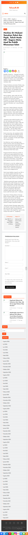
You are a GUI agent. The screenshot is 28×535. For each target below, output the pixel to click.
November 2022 (7, 467)
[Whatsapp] (10, 71)
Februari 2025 (6, 392)
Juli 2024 (5, 411)
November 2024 (7, 400)
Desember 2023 (6, 431)
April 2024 (5, 420)
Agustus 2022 (6, 476)
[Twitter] (7, 71)
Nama (7, 262)
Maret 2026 (5, 355)
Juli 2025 (5, 378)
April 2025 (5, 386)
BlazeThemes (19, 528)
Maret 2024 (5, 422)
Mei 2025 (5, 383)
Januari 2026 (6, 361)
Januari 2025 (6, 394)
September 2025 (7, 372)
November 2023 (7, 434)
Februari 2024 (6, 425)
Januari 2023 (6, 462)
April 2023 (5, 453)
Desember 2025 (6, 364)
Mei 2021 (5, 515)
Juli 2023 (5, 445)
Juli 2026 (5, 344)
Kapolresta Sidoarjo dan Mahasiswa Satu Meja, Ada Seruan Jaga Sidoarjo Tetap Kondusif (17, 302)
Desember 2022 (6, 464)
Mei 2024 (5, 417)
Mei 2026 (5, 350)
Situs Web (7, 274)
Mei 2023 (5, 450)
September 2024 (7, 406)
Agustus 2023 (6, 442)
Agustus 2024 (6, 408)
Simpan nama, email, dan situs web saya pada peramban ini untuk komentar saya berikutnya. (14, 281)
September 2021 (7, 506)
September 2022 (7, 473)
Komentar (7, 245)
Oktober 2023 (6, 436)
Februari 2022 (6, 492)
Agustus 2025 (6, 375)
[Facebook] (5, 71)
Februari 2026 (6, 358)
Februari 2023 (6, 459)
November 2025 (7, 366)
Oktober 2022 (6, 470)
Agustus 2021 (6, 509)
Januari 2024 (6, 428)
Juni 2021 (5, 512)
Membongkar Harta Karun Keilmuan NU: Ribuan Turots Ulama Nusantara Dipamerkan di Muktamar (17, 315)
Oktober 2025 (6, 369)
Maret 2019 (5, 518)
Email (6, 268)
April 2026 (5, 352)
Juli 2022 (5, 478)
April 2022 (5, 487)
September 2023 (7, 439)
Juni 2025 (5, 380)
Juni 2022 (5, 481)
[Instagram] (13, 71)
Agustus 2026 (6, 341)
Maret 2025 (5, 389)
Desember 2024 (6, 397)
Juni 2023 (5, 448)
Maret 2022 (5, 490)
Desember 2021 (6, 498)
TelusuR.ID (14, 7)
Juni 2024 (5, 414)
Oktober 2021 (6, 504)
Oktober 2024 (6, 403)
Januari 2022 (6, 495)
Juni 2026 (5, 347)
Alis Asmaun (7, 47)
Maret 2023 (5, 456)
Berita (5, 29)
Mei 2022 (5, 484)
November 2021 (7, 501)
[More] (15, 71)
